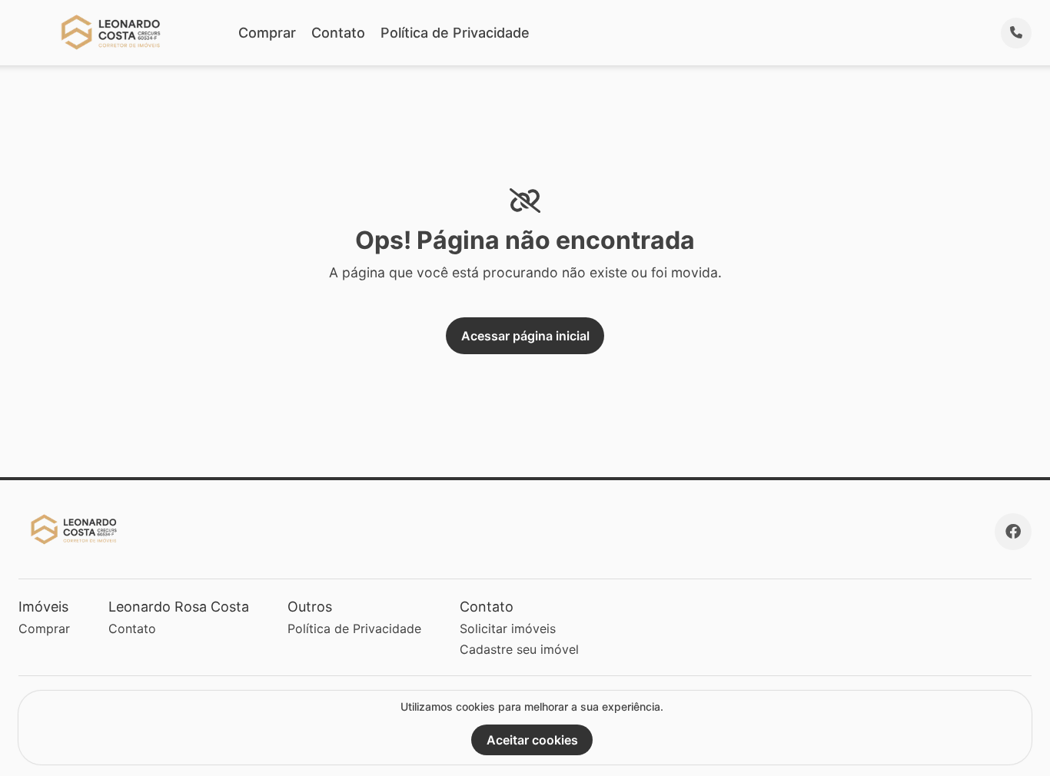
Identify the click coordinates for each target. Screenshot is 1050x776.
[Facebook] (1013, 531)
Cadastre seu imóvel (519, 649)
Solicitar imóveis (508, 628)
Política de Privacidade (455, 33)
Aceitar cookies (532, 740)
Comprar (267, 33)
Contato (338, 33)
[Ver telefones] (1016, 33)
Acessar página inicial (525, 335)
